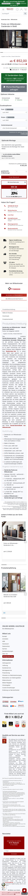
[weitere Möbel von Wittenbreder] (14, 288)
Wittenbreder (14, 19)
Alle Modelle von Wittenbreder (13, 295)
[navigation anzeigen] (3, 9)
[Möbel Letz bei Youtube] (18, 717)
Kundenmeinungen (7, 651)
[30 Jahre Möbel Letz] (4, 741)
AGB (3, 641)
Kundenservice (6, 668)
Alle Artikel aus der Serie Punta (13, 298)
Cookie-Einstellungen (8, 687)
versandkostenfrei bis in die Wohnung (17, 68)
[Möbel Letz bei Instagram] (9, 717)
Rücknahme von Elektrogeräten (11, 678)
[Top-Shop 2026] (17, 724)
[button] (17, 9)
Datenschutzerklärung (7, 882)
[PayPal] (22, 701)
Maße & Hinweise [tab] (7, 313)
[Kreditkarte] (14, 706)
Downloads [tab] (5, 316)
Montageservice (7, 670)
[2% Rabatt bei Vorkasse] (6, 701)
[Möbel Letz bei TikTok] (21, 717)
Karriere (4, 649)
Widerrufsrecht (6, 680)
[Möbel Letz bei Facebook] (7, 717)
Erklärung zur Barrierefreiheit (10, 690)
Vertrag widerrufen (8, 656)
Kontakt (4, 636)
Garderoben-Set (11, 351)
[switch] (3, 889)
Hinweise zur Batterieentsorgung (12, 675)
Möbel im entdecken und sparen (14, 3)
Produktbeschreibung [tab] (8, 309)
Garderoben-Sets (5, 19)
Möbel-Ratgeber (7, 682)
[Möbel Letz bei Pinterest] (16, 717)
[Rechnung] (22, 706)
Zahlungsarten (6, 663)
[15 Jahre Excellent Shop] (4, 724)
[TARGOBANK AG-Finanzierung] (6, 706)
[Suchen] (25, 13)
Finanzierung (6, 673)
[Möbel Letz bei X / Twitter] (12, 717)
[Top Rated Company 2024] (11, 724)
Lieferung (5, 665)
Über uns (5, 653)
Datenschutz (6, 646)
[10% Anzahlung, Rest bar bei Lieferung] (14, 701)
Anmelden (5, 639)
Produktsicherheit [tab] (7, 319)
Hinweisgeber (6, 685)
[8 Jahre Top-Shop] (24, 724)
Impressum (5, 644)
